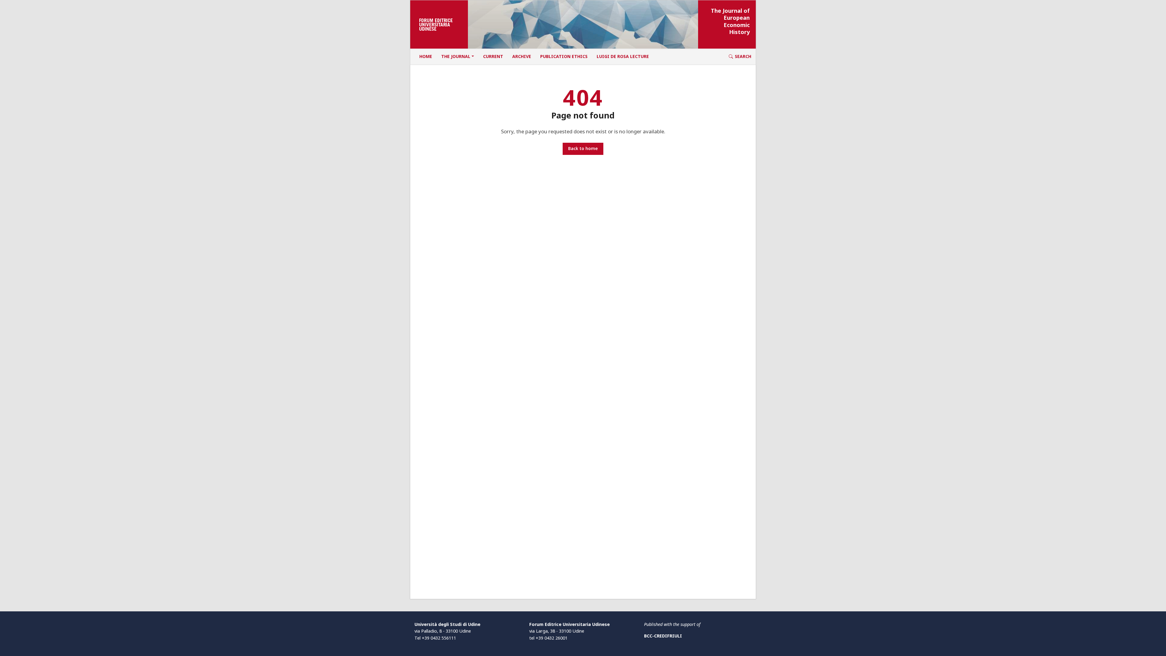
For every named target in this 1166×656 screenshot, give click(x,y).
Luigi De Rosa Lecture (623, 56)
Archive (521, 56)
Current (493, 56)
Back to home (583, 148)
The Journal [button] (455, 56)
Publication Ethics (564, 56)
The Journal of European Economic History (730, 21)
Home (425, 56)
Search (743, 56)
